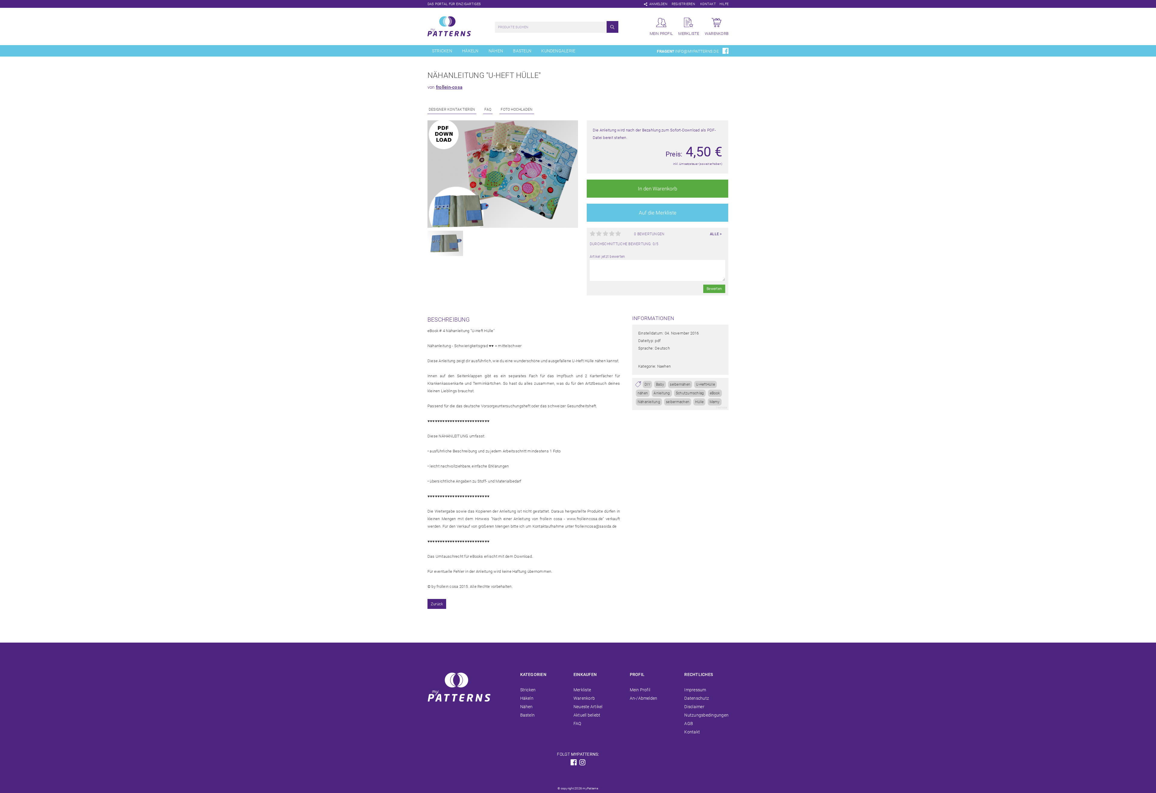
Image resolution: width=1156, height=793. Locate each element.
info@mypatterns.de (696, 51)
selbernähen (680, 384)
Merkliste (582, 689)
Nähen (496, 50)
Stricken (442, 50)
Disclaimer (694, 706)
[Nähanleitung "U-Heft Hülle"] (502, 226)
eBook (715, 393)
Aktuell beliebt (587, 715)
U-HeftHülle (705, 384)
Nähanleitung (649, 402)
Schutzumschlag (690, 393)
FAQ (487, 109)
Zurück (437, 604)
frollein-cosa (449, 87)
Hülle (699, 402)
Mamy (715, 402)
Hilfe (724, 4)
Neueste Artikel (588, 706)
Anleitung (662, 393)
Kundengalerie (558, 50)
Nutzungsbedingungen (706, 715)
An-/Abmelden (643, 698)
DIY (647, 384)
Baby (660, 384)
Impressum (695, 689)
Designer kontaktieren (452, 109)
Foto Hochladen (517, 109)
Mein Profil (640, 689)
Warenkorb (584, 698)
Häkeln (470, 50)
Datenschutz (696, 698)
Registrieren (683, 4)
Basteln (522, 50)
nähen (643, 393)
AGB (688, 723)
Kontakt (708, 4)
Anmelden (658, 4)
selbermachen (677, 402)
